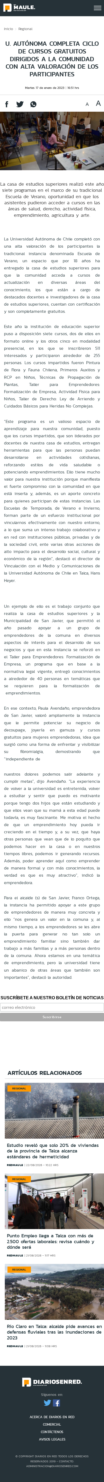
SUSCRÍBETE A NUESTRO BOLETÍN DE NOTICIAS (52, 998)
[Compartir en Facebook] (7, 106)
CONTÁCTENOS (52, 1431)
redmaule (15, 1165)
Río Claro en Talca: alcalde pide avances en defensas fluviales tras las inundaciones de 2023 (54, 1332)
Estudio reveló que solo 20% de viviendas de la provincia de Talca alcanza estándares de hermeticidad (53, 1151)
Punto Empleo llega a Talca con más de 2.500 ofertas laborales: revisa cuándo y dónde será (50, 1241)
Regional (25, 29)
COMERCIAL (52, 1424)
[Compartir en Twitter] (20, 106)
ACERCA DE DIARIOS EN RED (52, 1416)
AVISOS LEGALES (52, 1439)
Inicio (8, 29)
